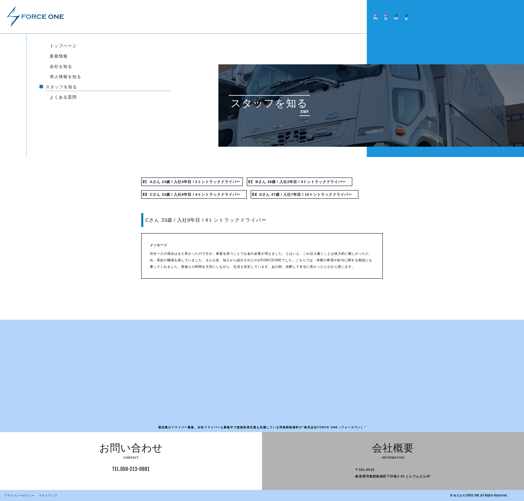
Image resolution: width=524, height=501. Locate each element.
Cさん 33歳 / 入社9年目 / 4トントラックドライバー (193, 194)
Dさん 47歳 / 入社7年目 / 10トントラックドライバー (304, 194)
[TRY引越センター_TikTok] (406, 16)
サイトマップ (48, 495)
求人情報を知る (65, 77)
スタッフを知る (61, 87)
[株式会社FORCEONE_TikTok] (396, 16)
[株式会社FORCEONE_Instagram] (376, 16)
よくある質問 (63, 97)
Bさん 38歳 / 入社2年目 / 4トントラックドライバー (299, 181)
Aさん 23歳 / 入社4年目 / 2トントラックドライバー (191, 181)
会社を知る (61, 66)
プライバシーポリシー (19, 495)
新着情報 (59, 56)
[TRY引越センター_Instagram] (386, 16)
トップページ (63, 46)
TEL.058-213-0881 (131, 469)
